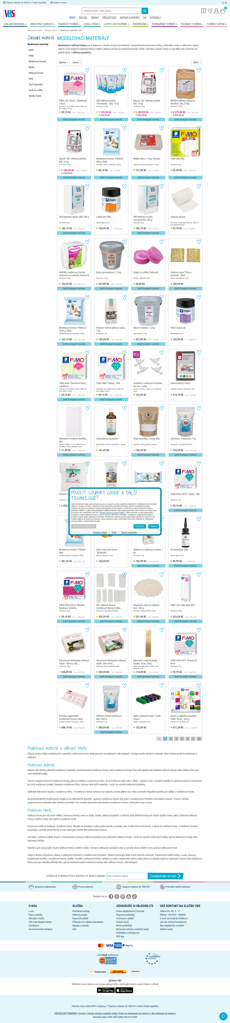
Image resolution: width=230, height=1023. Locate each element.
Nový (72, 17)
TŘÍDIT (196, 62)
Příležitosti (109, 17)
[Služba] (203, 10)
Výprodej (155, 17)
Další (31, 50)
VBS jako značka (36, 918)
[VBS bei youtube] (128, 896)
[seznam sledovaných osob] (210, 10)
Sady (31, 78)
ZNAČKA (62, 62)
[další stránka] (199, 739)
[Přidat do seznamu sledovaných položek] (87, 70)
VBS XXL (83, 17)
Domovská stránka (35, 30)
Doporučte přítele (80, 918)
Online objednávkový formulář (130, 911)
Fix (144, 17)
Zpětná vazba (166, 929)
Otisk (114, 532)
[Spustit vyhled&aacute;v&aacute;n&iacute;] (145, 10)
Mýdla (31, 67)
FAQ (74, 929)
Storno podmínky (124, 925)
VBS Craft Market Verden (40, 922)
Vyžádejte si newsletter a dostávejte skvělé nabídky (75, 876)
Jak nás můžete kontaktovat (173, 922)
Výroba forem (35, 95)
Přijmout (153, 526)
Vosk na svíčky (36, 90)
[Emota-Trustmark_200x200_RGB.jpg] (152, 958)
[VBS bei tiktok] (134, 896)
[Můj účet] (216, 10)
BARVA (76, 62)
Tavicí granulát (35, 84)
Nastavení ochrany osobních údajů (132, 929)
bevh (105, 955)
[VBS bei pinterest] (122, 896)
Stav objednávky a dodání (172, 925)
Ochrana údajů (100, 532)
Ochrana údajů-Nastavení (84, 526)
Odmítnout (139, 526)
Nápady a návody (80, 925)
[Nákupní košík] (223, 10)
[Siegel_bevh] (107, 960)
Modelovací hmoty (37, 61)
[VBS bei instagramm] (117, 896)
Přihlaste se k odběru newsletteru (87, 922)
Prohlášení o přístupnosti (127, 932)
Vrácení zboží (122, 922)
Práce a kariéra (36, 914)
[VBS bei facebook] (111, 896)
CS (226, 2)
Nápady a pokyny (130, 17)
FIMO (31, 55)
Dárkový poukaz (79, 914)
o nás (31, 911)
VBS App (120, 936)
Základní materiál (51, 30)
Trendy (95, 17)
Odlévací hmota (36, 72)
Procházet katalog (80, 911)
